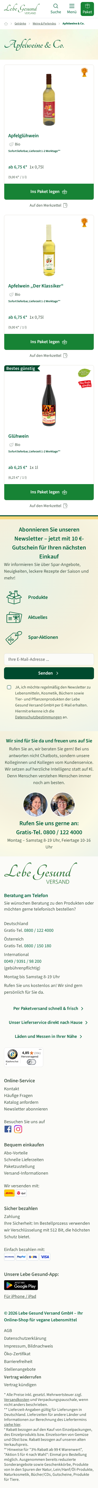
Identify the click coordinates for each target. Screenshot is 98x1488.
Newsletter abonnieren (26, 1109)
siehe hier (12, 1424)
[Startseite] (22, 9)
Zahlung (12, 1217)
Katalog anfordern (21, 1102)
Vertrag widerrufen (22, 1377)
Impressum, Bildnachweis (28, 1346)
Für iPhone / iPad (20, 1296)
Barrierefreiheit (18, 1361)
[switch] (31, 1062)
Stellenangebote (20, 1369)
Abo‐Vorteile (16, 1153)
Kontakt (11, 1089)
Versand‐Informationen (26, 1173)
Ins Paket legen (45, 191)
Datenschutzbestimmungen (38, 717)
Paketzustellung (19, 1166)
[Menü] (40, 1051)
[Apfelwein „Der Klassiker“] (49, 250)
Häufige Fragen (18, 1095)
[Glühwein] (49, 400)
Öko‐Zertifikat (17, 1354)
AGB (8, 1331)
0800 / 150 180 (37, 946)
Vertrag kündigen (20, 1385)
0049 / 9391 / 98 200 (22, 961)
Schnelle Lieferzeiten (24, 1160)
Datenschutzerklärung (25, 1338)
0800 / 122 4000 (62, 832)
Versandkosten (16, 1399)
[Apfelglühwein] (49, 100)
